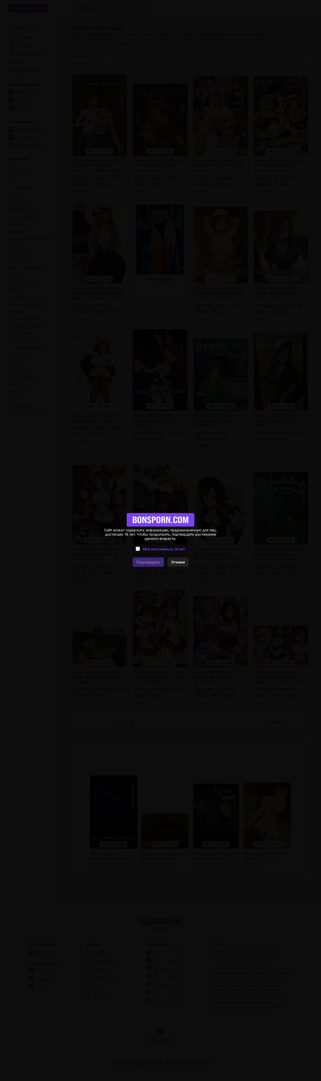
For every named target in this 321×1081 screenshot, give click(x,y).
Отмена (178, 562)
